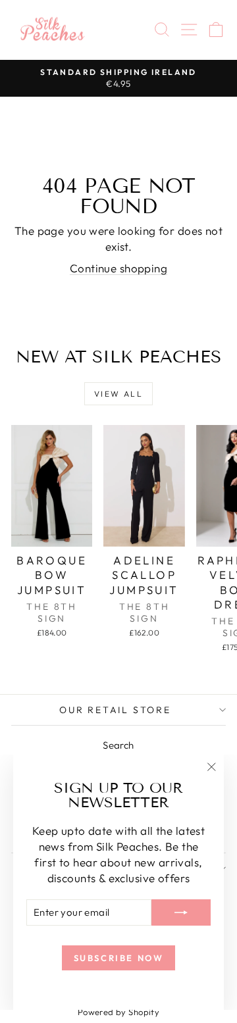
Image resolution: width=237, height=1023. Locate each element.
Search (118, 745)
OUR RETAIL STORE (115, 710)
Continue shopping (118, 268)
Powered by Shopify (119, 1012)
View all (118, 394)
